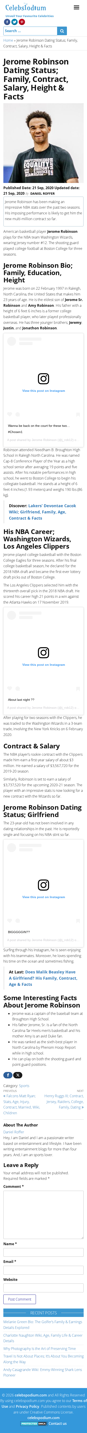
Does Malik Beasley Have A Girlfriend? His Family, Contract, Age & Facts (43, 978)
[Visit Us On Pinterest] (21, 21)
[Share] (7, 1075)
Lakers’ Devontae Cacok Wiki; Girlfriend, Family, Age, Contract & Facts (42, 512)
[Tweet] (17, 1075)
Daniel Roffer (42, 193)
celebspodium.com (31, 1395)
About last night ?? (21, 699)
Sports (24, 1085)
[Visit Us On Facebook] (7, 21)
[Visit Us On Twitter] (14, 21)
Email (9, 1261)
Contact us (58, 1423)
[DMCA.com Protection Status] (34, 1423)
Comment (13, 1186)
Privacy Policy (27, 1406)
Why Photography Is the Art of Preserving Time (39, 1348)
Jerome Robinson (44, 440)
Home (8, 40)
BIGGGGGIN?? (19, 932)
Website (10, 1279)
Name (10, 1243)
